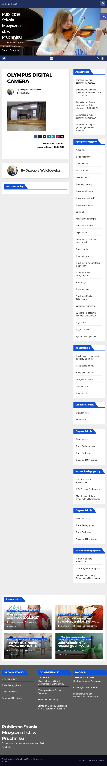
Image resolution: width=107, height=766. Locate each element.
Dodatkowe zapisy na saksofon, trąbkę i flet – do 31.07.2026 (88, 93)
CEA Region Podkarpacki (88, 489)
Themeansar (6, 761)
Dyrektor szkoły (83, 439)
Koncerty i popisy (84, 184)
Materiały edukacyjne (86, 219)
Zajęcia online (83, 329)
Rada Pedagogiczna (86, 446)
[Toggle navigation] (51, 58)
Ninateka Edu (82, 386)
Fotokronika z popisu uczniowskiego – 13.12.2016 (50, 145)
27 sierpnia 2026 (16, 622)
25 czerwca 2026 (16, 650)
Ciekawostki (82, 164)
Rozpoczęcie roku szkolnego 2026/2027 (23, 615)
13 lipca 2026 (66, 626)
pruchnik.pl (81, 420)
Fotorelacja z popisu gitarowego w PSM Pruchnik (85, 128)
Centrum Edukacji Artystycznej (87, 681)
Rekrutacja (81, 282)
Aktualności (81, 150)
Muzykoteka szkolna (85, 379)
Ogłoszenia (81, 232)
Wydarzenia (81, 323)
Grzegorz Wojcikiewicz (30, 90)
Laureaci (80, 212)
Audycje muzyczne (85, 373)
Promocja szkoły (84, 256)
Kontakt (102, 760)
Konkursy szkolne (84, 205)
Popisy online (82, 249)
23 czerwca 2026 (67, 650)
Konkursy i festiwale (85, 198)
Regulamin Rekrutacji (48, 699)
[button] (103, 16)
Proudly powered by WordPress (14, 759)
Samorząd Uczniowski (86, 460)
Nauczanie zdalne (84, 226)
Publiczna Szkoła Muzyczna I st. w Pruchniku (12, 26)
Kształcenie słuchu (85, 366)
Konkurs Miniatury (84, 191)
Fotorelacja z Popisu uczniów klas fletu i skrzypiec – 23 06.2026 (87, 105)
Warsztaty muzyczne (86, 306)
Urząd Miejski (82, 413)
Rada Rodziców (83, 453)
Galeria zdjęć (82, 177)
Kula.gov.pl (81, 393)
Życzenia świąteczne (86, 336)
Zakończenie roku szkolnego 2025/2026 (74, 644)
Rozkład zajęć (83, 289)
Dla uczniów (82, 170)
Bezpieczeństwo (84, 157)
